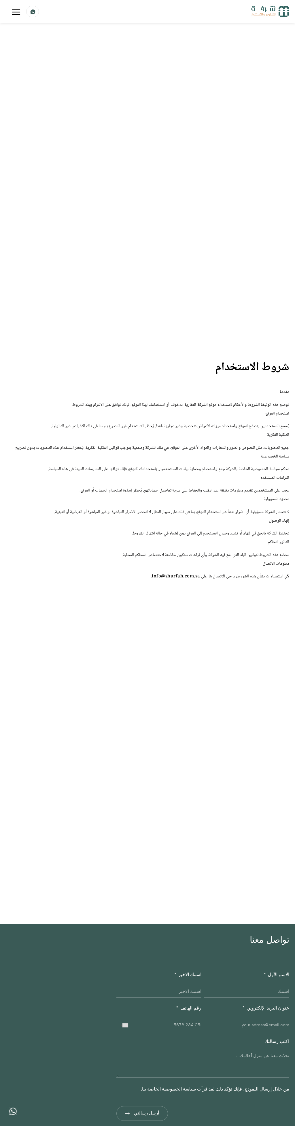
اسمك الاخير (189, 975)
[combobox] (123, 1025)
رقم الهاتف (190, 1008)
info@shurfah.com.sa (176, 576)
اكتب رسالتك (276, 1042)
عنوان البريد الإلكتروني (267, 1008)
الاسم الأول (278, 975)
